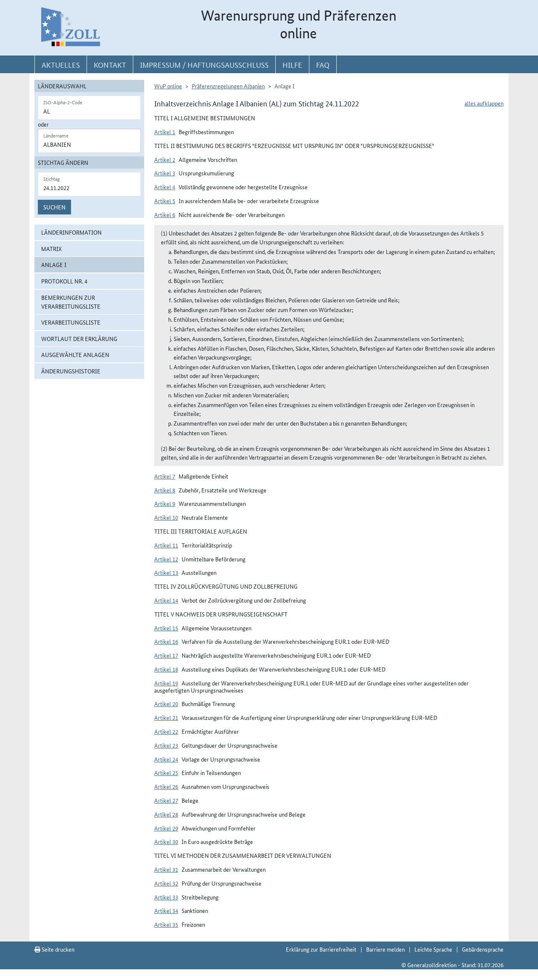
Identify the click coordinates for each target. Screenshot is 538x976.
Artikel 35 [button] (166, 924)
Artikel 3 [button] (164, 173)
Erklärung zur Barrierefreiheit (321, 949)
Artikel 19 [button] (166, 683)
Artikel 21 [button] (166, 717)
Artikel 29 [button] (166, 828)
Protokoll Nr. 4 (64, 281)
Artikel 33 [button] (166, 897)
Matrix (51, 248)
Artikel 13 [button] (166, 572)
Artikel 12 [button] (166, 559)
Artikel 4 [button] (164, 187)
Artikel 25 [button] (166, 772)
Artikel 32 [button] (166, 883)
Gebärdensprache (483, 949)
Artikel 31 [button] (166, 869)
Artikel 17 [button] (166, 655)
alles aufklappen (484, 103)
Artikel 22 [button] (166, 731)
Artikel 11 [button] (166, 545)
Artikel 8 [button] (164, 490)
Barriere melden (385, 949)
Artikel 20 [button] (166, 703)
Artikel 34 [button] (166, 910)
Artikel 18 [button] (166, 669)
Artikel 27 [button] (166, 800)
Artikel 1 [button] (164, 131)
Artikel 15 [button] (166, 628)
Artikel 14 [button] (166, 600)
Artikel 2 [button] (164, 159)
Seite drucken (57, 949)
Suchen (54, 207)
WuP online (168, 86)
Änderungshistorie (70, 371)
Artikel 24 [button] (166, 759)
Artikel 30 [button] (166, 841)
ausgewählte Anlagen (75, 354)
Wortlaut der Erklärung (79, 338)
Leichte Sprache (433, 949)
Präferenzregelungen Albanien (228, 86)
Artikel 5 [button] (164, 200)
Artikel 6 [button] (164, 214)
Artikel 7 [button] (164, 476)
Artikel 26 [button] (166, 786)
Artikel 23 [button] (166, 745)
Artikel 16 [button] (166, 641)
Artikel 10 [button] (166, 517)
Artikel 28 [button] (166, 814)
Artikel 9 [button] (164, 503)
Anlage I (53, 264)
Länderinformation (71, 232)
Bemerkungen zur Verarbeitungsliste (70, 301)
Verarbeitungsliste (70, 322)
